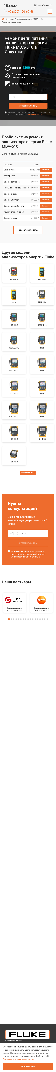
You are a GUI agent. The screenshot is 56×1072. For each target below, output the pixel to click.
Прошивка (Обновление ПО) (17, 188)
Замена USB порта (12, 200)
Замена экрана (10, 194)
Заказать (46, 170)
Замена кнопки (10, 218)
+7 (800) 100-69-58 (21, 11)
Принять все (28, 1066)
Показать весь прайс (28, 230)
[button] (45, 582)
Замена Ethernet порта (14, 206)
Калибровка (9, 176)
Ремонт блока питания (14, 212)
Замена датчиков (12, 182)
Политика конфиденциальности (18, 1059)
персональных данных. (33, 114)
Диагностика (10, 170)
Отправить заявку (28, 106)
